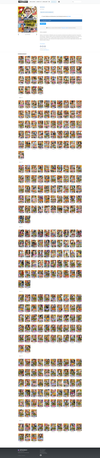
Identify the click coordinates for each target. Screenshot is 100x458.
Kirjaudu (54, 1)
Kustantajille (43, 452)
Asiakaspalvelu (21, 451)
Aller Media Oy (46, 49)
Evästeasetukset (43, 453)
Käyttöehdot (42, 449)
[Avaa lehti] (21, 59)
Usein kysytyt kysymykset (23, 452)
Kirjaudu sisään (65, 27)
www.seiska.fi (42, 43)
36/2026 (69, 16)
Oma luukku (32, 1)
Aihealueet (45, 1)
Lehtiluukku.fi (23, 450)
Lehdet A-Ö (38, 1)
